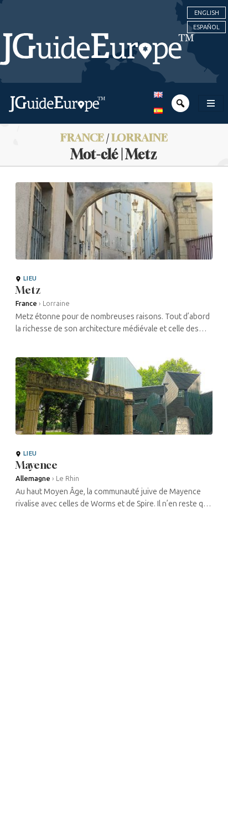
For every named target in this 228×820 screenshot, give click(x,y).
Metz (28, 290)
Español (206, 27)
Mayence (36, 465)
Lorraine (139, 137)
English (206, 13)
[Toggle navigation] (211, 103)
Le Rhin (67, 478)
